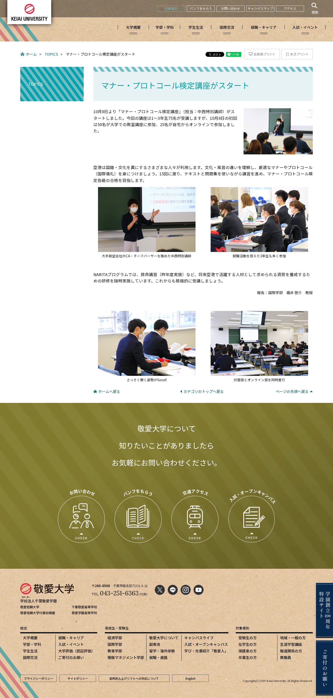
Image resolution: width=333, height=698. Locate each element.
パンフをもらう (201, 8)
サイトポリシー (78, 678)
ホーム (31, 54)
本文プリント (297, 54)
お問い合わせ (230, 8)
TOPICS (51, 54)
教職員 (285, 657)
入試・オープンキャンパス (206, 644)
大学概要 (30, 637)
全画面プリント (262, 54)
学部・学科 (32, 644)
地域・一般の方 (293, 637)
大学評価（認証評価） (76, 650)
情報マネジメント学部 (126, 657)
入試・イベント (71, 644)
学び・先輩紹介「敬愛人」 (206, 650)
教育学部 (115, 650)
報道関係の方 (291, 650)
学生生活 (30, 650)
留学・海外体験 (162, 650)
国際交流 (30, 657)
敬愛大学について (163, 637)
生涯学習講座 (291, 644)
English (191, 678)
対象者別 (171, 8)
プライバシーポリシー (38, 678)
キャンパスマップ (260, 8)
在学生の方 (247, 644)
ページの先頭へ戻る (292, 391)
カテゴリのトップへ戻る (204, 391)
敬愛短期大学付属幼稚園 (37, 612)
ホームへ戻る (109, 391)
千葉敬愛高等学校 (84, 607)
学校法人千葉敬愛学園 (38, 600)
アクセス (290, 8)
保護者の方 (247, 650)
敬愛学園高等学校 (84, 612)
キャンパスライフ (199, 637)
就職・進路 (158, 657)
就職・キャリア (71, 637)
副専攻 (154, 644)
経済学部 (115, 637)
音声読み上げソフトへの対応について (134, 678)
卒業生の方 (247, 657)
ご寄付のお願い (71, 657)
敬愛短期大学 (29, 607)
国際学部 (115, 644)
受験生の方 (247, 637)
